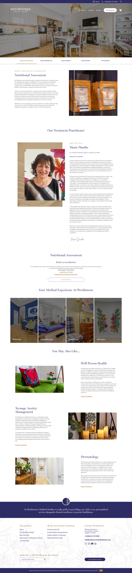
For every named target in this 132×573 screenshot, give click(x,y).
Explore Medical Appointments (57, 532)
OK (101, 570)
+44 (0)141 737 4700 (110, 1)
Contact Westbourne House (94, 559)
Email (97, 1)
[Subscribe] (44, 559)
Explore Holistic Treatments (56, 535)
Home (22, 529)
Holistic (98, 10)
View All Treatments (66, 279)
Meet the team (24, 535)
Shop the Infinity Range (54, 538)
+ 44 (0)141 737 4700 (66, 272)
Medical (90, 10)
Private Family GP (53, 529)
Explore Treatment (86, 396)
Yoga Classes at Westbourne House (31, 538)
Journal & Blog (24, 541)
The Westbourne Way (27, 532)
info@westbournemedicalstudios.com (66, 274)
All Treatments (110, 10)
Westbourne (82, 10)
